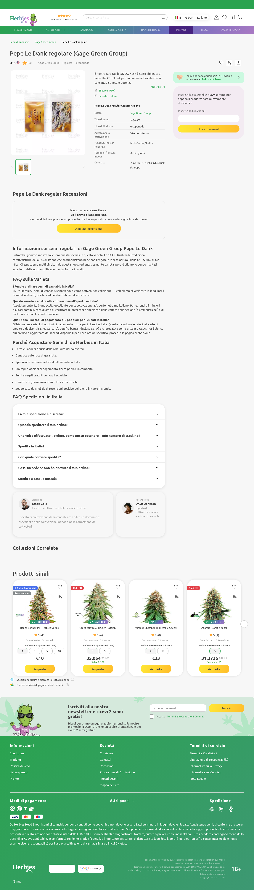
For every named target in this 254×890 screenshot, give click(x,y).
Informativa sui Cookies (205, 772)
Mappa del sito (109, 785)
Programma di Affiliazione (117, 772)
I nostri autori (109, 778)
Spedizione (17, 753)
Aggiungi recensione (88, 228)
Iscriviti (226, 708)
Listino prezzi (19, 772)
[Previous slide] (12, 167)
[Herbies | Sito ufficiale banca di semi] (28, 19)
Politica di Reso (20, 766)
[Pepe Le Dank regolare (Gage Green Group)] (48, 112)
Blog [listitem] (204, 29)
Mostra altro (158, 86)
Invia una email (209, 129)
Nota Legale (198, 778)
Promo (14, 778)
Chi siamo (106, 753)
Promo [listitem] (181, 29)
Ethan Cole (39, 503)
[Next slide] (84, 167)
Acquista (40, 669)
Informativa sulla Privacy (206, 766)
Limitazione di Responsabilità (209, 759)
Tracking (15, 759)
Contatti (105, 759)
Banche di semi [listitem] (151, 29)
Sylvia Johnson (146, 503)
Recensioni (107, 766)
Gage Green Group (140, 113)
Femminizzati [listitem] (23, 29)
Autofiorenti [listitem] (55, 29)
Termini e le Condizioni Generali (185, 716)
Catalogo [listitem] (86, 29)
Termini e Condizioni (203, 753)
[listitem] (217, 17)
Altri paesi (120, 801)
